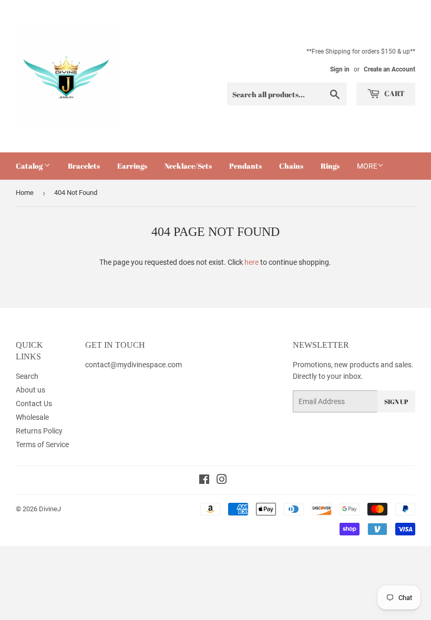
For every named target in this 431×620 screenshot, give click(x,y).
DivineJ (50, 509)
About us (30, 390)
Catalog (30, 166)
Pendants (245, 166)
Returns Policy (39, 431)
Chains (291, 166)
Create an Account (389, 69)
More (367, 166)
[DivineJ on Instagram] (222, 481)
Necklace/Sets (188, 166)
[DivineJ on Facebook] (204, 481)
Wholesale (32, 417)
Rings (330, 166)
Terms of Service (42, 444)
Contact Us (34, 403)
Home (25, 193)
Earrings (132, 166)
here (251, 262)
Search (27, 376)
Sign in (340, 69)
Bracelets (84, 166)
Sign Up (396, 401)
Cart (394, 93)
